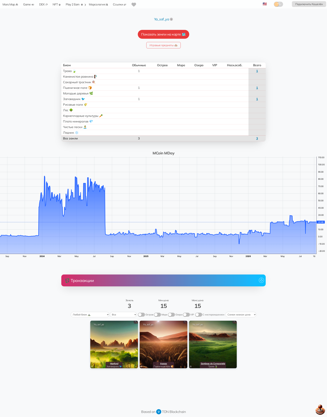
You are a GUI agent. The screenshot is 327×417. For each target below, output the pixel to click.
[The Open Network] (158, 412)
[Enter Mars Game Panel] (320, 410)
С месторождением (213, 314)
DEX (42, 4)
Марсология (97, 4)
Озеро (178, 314)
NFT (55, 4)
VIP (192, 314)
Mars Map (9, 4)
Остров (149, 314)
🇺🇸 (265, 4)
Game (26, 4)
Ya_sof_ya (161, 19)
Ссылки (118, 4)
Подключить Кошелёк (309, 4)
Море (164, 314)
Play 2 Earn (73, 4)
